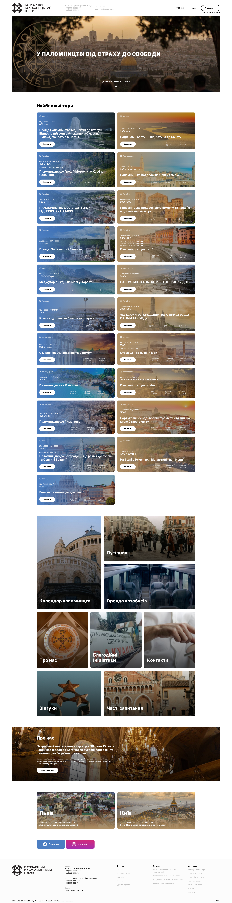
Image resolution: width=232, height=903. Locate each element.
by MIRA (217, 901)
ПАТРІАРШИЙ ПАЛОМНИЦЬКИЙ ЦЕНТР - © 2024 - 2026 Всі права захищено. (43, 901)
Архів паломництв (195, 885)
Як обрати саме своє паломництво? (167, 876)
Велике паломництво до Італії (48, 476)
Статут (120, 881)
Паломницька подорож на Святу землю (133, 153)
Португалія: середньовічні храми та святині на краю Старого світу (143, 402)
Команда (120, 877)
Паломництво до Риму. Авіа (48, 402)
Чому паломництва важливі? (164, 883)
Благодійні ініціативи (98, 613)
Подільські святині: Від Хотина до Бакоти (133, 114)
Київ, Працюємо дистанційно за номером (143, 825)
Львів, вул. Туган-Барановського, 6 (58, 825)
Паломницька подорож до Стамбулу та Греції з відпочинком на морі (144, 191)
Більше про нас (47, 770)
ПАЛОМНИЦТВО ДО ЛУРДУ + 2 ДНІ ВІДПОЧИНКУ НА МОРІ (61, 191)
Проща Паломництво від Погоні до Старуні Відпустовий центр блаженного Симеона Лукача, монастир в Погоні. (73, 115)
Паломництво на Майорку (47, 369)
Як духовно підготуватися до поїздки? (168, 880)
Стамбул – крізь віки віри (127, 334)
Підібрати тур (211, 8)
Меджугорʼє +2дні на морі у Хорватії (51, 266)
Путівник (107, 517)
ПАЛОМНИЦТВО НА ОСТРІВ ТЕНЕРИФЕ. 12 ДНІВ (137, 266)
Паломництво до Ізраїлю (127, 369)
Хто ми (120, 870)
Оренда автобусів (111, 565)
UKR (178, 8)
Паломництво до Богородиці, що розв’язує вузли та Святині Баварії (64, 438)
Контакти (148, 613)
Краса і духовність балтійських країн (51, 298)
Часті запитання (110, 672)
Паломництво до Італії (126, 227)
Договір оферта (123, 885)
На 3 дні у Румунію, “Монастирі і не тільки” (134, 438)
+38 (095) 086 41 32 (66, 823)
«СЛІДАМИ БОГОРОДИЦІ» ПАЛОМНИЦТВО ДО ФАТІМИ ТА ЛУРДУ (144, 298)
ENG (182, 8)
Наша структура (123, 873)
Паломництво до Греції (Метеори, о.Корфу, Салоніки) (58, 153)
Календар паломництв (45, 517)
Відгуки (39, 672)
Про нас (40, 613)
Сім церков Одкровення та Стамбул (51, 334)
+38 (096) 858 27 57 (48, 823)
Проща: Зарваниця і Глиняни (48, 227)
